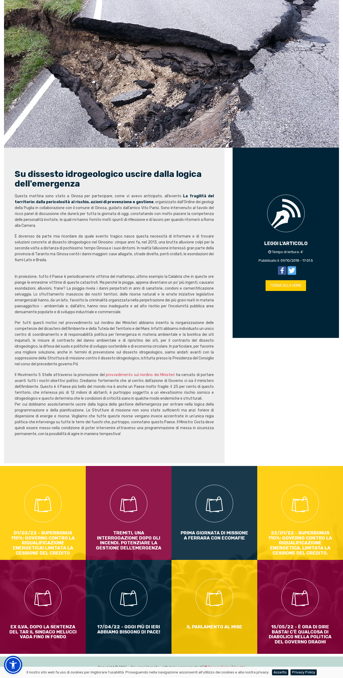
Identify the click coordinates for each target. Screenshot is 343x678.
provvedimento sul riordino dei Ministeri (141, 375)
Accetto (280, 672)
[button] (13, 665)
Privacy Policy (303, 672)
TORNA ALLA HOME (286, 285)
